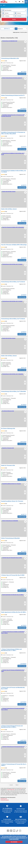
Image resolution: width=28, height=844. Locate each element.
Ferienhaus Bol (4, 798)
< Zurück (11, 785)
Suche (14, 19)
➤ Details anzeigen (22, 73)
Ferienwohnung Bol (5, 800)
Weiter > (17, 785)
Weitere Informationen (20, 837)
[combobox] (14, 10)
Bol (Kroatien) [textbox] (8, 10)
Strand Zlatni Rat (10, 789)
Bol (1, 5)
